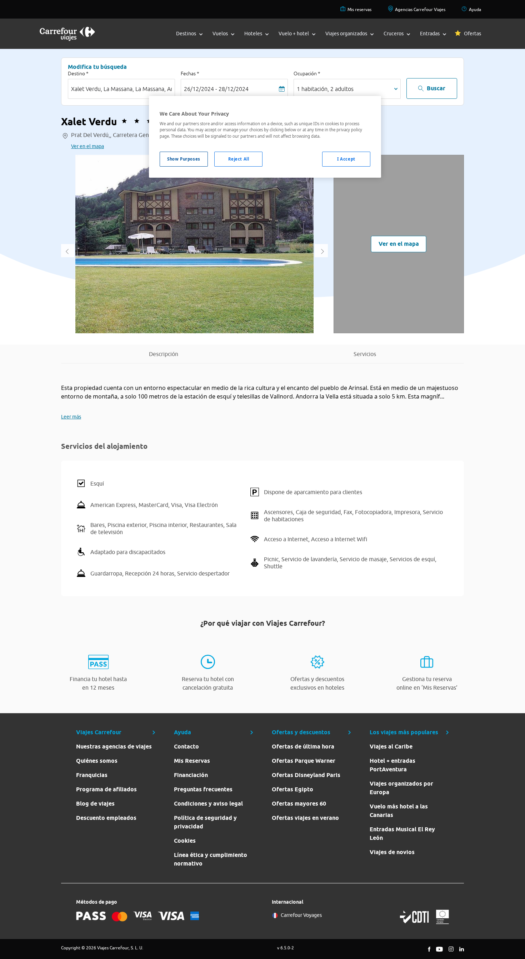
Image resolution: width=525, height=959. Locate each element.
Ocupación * (307, 73)
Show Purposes (183, 159)
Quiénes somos (97, 760)
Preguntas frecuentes (203, 789)
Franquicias (92, 775)
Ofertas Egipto (292, 789)
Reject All (238, 159)
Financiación (191, 775)
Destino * (78, 73)
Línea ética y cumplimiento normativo (210, 859)
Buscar (436, 88)
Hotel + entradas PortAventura (392, 765)
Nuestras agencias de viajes (114, 746)
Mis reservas (359, 9)
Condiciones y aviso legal (208, 803)
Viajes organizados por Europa (401, 788)
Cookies (185, 840)
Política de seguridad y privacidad (205, 822)
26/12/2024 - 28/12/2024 (216, 89)
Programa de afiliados (106, 789)
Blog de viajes (95, 803)
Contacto (186, 746)
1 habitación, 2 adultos (325, 89)
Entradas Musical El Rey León (402, 833)
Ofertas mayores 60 (299, 803)
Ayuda (475, 9)
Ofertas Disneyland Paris (306, 775)
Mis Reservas (192, 760)
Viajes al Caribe (391, 746)
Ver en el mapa (87, 146)
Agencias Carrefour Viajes (420, 9)
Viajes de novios (392, 852)
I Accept (346, 159)
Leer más (71, 417)
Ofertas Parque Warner (303, 760)
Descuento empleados (106, 818)
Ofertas (472, 33)
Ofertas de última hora (303, 746)
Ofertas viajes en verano (305, 818)
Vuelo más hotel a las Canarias (399, 810)
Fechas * (190, 73)
